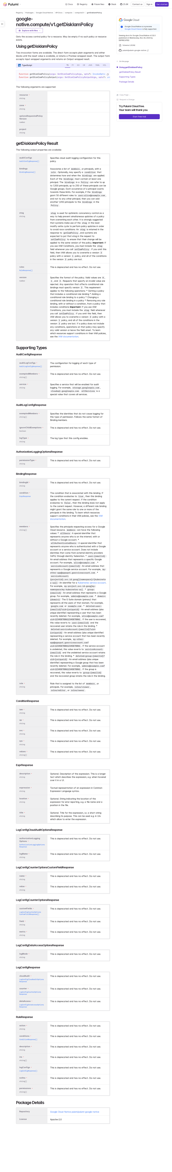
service (22, 384)
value (22, 886)
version (22, 277)
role (21, 683)
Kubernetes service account (92, 582)
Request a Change (127, 100)
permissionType (27, 460)
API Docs (58, 13)
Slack (113, 4)
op (20, 720)
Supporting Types (127, 77)
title (21, 812)
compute (68, 13)
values (22, 751)
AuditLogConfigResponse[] (30, 366)
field (21, 921)
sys (21, 741)
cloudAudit (24, 976)
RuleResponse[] (26, 270)
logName (23, 854)
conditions (24, 1036)
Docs (70, 4)
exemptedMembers (28, 374)
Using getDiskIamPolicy (130, 67)
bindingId (23, 482)
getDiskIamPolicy (94, 13)
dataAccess (25, 1001)
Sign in (149, 4)
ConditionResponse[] (28, 1039)
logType (23, 438)
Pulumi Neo (99, 4)
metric (22, 932)
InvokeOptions (100, 74)
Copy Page (123, 95)
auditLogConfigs (27, 363)
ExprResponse (25, 496)
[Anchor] (95, 24)
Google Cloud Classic (133, 29)
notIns (22, 1078)
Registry (83, 4)
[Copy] (107, 74)
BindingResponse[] (27, 172)
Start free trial (139, 117)
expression (24, 788)
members (23, 526)
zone (21, 105)
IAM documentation (68, 336)
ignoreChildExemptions (30, 427)
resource (23, 95)
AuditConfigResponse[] (29, 161)
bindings (23, 168)
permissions (25, 1088)
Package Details (126, 82)
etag (21, 213)
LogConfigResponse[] (28, 1071)
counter (23, 988)
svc (21, 730)
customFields (25, 908)
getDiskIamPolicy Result (130, 72)
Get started (161, 4)
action (22, 1025)
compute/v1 (79, 13)
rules (21, 267)
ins (20, 1057)
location (23, 798)
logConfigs (24, 1067)
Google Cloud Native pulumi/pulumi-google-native (74, 1111)
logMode (23, 954)
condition (23, 493)
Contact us (137, 4)
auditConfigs (25, 158)
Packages (29, 13)
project (22, 129)
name (22, 876)
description (24, 773)
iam (21, 709)
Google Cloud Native (44, 13)
